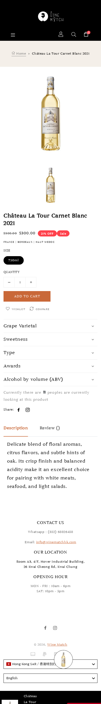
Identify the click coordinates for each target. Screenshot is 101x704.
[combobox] (50, 664)
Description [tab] (16, 428)
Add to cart (27, 296)
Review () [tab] (50, 428)
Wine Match (57, 645)
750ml (13, 260)
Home (20, 54)
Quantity (11, 272)
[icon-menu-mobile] (13, 35)
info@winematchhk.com (56, 542)
